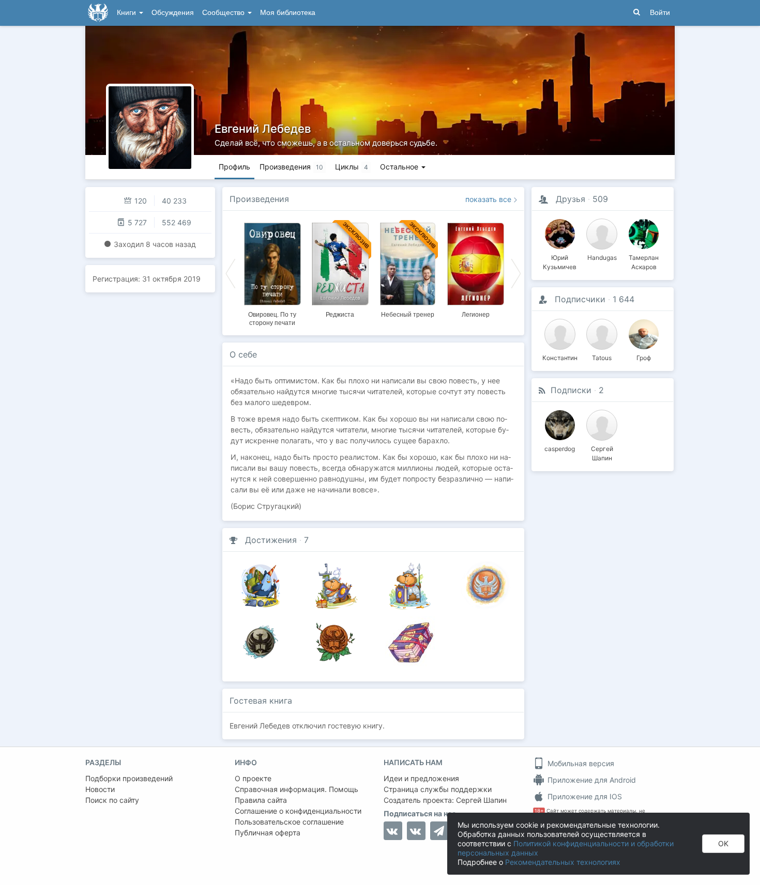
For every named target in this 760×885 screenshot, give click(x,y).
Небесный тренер (407, 314)
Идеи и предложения (421, 778)
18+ (539, 811)
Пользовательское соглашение (289, 821)
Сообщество (224, 13)
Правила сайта (261, 800)
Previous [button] (230, 273)
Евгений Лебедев (263, 128)
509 (600, 199)
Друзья (570, 199)
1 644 (623, 299)
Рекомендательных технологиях (562, 862)
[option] (272, 273)
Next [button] (516, 273)
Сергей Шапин (481, 800)
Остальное (400, 166)
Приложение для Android (590, 779)
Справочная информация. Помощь (296, 789)
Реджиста (340, 314)
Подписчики (580, 299)
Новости (100, 789)
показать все (488, 199)
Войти (660, 13)
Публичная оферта (267, 832)
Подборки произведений (129, 778)
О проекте (253, 778)
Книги (127, 13)
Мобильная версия (579, 763)
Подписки (571, 390)
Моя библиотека (287, 13)
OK (723, 843)
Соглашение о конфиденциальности (298, 810)
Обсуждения (172, 13)
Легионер (476, 314)
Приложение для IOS (583, 796)
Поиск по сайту (112, 800)
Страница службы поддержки (438, 789)
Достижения (271, 540)
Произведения (259, 199)
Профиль (234, 166)
